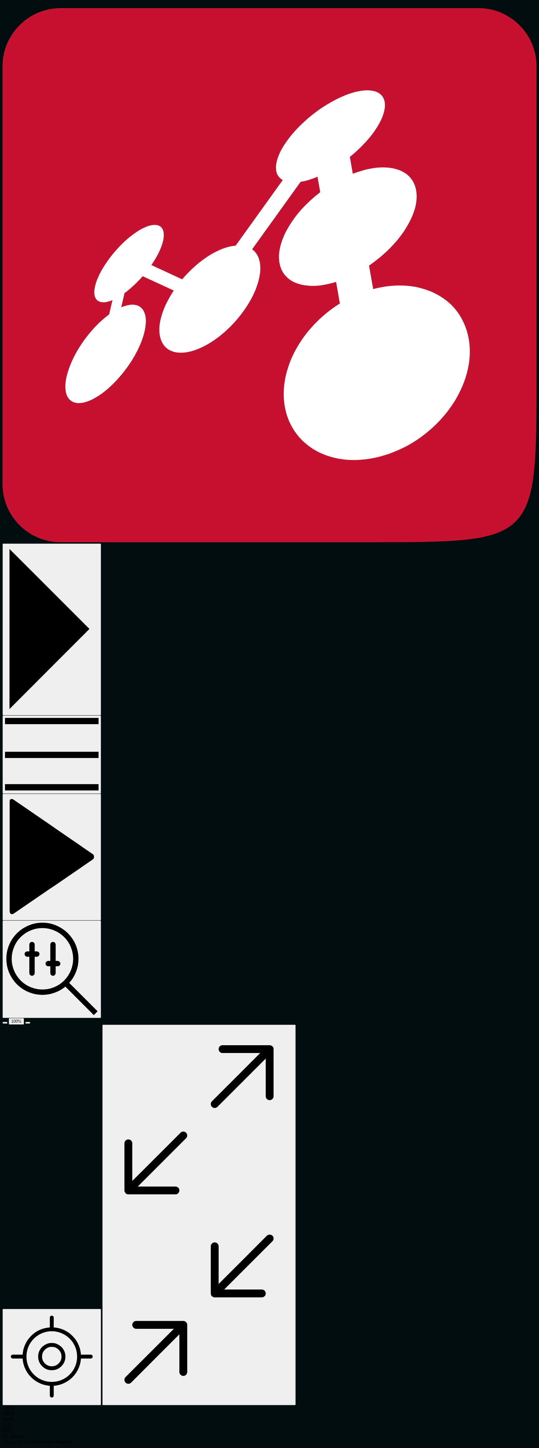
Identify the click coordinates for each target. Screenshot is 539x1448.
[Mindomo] (269, 540)
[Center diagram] (51, 1357)
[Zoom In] (27, 1023)
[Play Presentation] (51, 857)
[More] (51, 754)
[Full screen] (199, 1215)
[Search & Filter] (51, 969)
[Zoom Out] (4, 1023)
